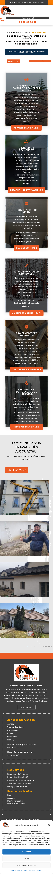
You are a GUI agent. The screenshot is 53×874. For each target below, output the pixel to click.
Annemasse (12, 730)
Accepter (26, 852)
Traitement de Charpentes (19, 783)
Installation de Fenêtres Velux (20, 780)
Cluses (10, 733)
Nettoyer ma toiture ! (26, 427)
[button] (49, 825)
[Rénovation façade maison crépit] (24, 596)
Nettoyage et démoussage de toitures (26, 391)
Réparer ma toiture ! (26, 128)
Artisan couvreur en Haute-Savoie (28, 3)
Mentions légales (34, 871)
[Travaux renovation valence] (24, 637)
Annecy (10, 724)
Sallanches (12, 737)
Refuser (26, 858)
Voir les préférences (26, 865)
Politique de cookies (18, 871)
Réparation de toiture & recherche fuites (26, 88)
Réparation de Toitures (17, 774)
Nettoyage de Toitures (17, 787)
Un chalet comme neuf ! (26, 313)
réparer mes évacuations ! (26, 190)
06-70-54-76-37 (13, 61)
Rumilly (10, 740)
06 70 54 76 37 (26, 707)
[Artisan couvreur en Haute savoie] (24, 555)
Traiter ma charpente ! (26, 369)
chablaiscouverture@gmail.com (40, 61)
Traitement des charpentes (26, 334)
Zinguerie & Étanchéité (17, 777)
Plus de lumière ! (26, 248)
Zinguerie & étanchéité (26, 149)
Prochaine (47, 646)
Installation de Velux (26, 211)
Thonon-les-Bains (15, 727)
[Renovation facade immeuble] (24, 514)
